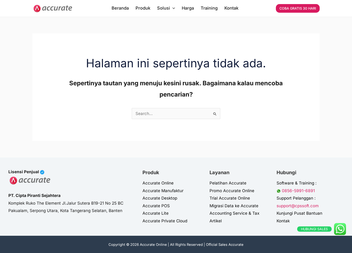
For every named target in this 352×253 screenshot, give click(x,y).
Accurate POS (156, 205)
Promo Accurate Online (232, 190)
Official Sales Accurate (225, 244)
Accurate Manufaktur (162, 190)
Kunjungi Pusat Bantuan (299, 213)
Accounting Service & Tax (234, 213)
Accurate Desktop (159, 198)
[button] (172, 8)
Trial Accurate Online (230, 198)
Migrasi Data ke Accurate (234, 205)
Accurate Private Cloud (164, 220)
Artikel (216, 220)
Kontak (283, 220)
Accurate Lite (155, 213)
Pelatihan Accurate (228, 183)
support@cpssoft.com (298, 205)
